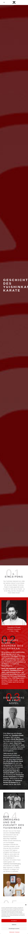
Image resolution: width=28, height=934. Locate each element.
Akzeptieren (14, 920)
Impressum (17, 931)
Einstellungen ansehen (14, 928)
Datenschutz (11, 931)
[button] (26, 905)
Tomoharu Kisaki (14, 627)
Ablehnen (14, 924)
